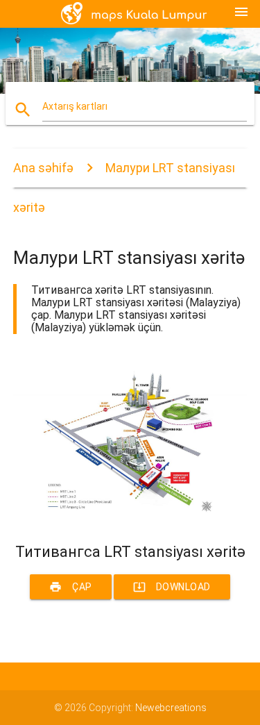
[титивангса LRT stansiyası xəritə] (130, 518)
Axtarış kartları (74, 106)
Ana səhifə (43, 167)
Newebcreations (171, 707)
